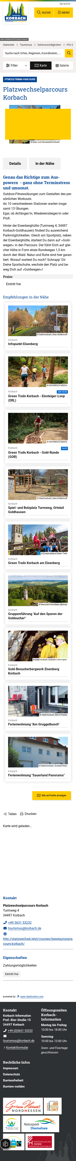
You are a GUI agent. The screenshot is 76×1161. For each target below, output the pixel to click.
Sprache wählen (65, 3)
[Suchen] (69, 53)
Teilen (12, 814)
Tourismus (26, 44)
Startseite (8, 44)
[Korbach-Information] (19, 1028)
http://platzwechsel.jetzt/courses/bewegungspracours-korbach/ (38, 941)
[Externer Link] (23, 1106)
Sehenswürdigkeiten (49, 44)
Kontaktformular (17, 1047)
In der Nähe (44, 164)
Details (15, 164)
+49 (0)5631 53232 (18, 1031)
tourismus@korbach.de (24, 928)
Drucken (30, 814)
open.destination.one (31, 996)
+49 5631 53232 (20, 923)
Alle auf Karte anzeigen (54, 795)
